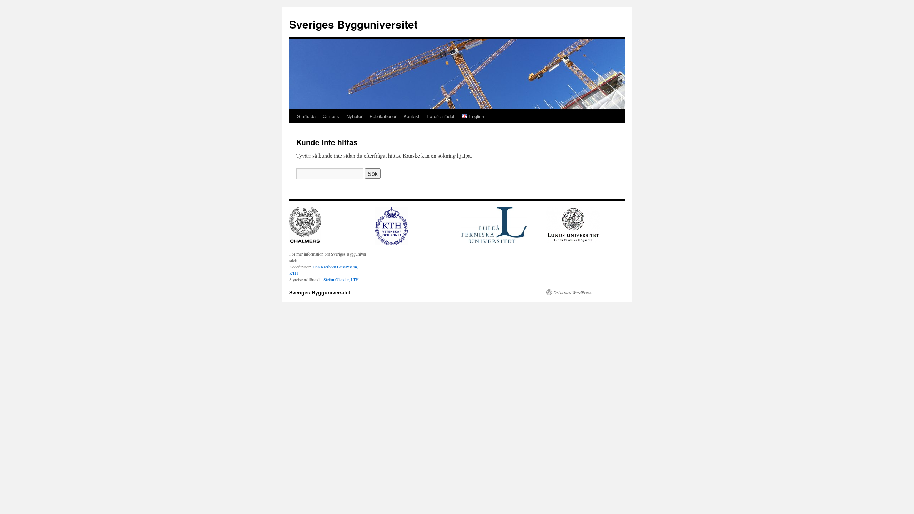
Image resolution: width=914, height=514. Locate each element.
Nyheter (354, 116)
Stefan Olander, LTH (341, 279)
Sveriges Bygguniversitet (353, 24)
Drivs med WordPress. (572, 292)
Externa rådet (441, 116)
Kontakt (411, 116)
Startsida (306, 116)
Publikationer (383, 116)
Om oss (331, 116)
